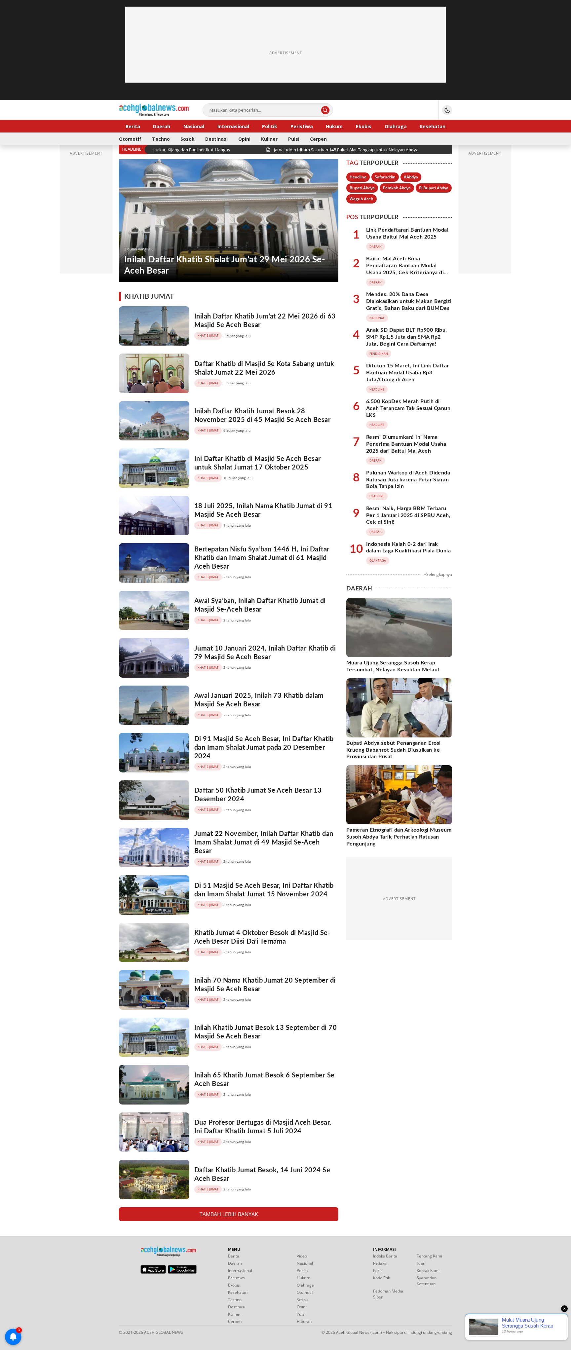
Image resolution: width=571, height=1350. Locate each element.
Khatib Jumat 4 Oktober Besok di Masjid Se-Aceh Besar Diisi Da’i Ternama (262, 937)
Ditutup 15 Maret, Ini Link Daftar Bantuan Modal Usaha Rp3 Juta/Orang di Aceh (407, 372)
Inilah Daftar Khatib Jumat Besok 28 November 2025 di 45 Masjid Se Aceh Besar (262, 415)
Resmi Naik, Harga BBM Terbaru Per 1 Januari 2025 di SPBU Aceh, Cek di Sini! (408, 515)
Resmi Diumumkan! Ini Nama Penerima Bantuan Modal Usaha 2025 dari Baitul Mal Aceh (406, 444)
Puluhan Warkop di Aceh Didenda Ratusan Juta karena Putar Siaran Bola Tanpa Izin (408, 479)
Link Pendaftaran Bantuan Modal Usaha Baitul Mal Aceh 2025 (407, 233)
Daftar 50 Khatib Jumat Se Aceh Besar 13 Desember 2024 (258, 795)
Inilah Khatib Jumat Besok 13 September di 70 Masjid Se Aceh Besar (265, 1032)
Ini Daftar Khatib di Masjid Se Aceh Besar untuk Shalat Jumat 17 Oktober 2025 (257, 463)
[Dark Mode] (447, 110)
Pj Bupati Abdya (433, 188)
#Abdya (411, 177)
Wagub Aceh (361, 199)
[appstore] (153, 1272)
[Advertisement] (285, 53)
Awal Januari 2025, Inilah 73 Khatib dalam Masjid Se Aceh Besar (259, 700)
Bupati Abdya (362, 188)
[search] (325, 110)
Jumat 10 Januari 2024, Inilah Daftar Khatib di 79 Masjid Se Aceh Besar (265, 652)
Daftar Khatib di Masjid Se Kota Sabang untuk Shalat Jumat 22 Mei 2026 (264, 368)
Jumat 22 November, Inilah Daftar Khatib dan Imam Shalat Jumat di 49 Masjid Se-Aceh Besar (263, 842)
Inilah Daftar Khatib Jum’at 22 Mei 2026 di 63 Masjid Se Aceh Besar (265, 320)
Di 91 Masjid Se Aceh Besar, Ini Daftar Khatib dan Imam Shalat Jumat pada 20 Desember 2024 (264, 748)
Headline (358, 177)
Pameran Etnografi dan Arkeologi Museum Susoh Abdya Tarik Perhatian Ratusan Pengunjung (398, 836)
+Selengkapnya (438, 574)
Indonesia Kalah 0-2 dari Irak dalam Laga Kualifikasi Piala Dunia (408, 548)
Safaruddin (385, 177)
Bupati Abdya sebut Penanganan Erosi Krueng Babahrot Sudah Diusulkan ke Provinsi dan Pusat (393, 750)
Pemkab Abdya (397, 188)
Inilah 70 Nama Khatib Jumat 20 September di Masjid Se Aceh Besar (265, 985)
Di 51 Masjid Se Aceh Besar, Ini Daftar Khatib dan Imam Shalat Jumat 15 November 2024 (264, 890)
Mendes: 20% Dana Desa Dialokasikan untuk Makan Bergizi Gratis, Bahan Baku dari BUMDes (408, 301)
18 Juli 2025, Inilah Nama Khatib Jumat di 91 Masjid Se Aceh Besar (263, 510)
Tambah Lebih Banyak (229, 1214)
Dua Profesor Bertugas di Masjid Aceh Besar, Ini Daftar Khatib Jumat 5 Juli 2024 (262, 1127)
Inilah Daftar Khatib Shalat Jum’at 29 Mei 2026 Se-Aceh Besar (224, 265)
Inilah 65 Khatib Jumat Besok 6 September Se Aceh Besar (264, 1079)
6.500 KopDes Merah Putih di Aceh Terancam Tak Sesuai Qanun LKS (408, 408)
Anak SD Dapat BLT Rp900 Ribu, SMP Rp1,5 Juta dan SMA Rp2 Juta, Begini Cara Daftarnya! (406, 337)
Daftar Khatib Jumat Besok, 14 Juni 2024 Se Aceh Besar (262, 1174)
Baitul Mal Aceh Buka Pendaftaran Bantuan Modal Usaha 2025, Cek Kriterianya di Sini (405, 269)
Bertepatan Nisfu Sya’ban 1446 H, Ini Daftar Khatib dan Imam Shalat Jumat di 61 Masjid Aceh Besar (261, 558)
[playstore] (182, 1272)
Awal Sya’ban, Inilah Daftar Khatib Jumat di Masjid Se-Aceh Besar (260, 605)
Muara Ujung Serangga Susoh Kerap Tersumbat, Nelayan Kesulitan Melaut (393, 666)
